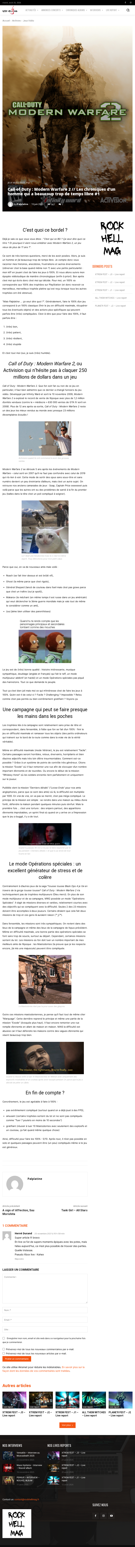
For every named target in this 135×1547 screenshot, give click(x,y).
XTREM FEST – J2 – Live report (110, 282)
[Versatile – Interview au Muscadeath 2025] (8, 1455)
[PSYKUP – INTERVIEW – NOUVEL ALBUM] (8, 1480)
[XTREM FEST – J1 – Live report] (67, 1400)
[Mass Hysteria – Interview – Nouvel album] (8, 1468)
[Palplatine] (11, 204)
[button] (127, 10)
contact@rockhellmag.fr (26, 1499)
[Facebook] (125, 3)
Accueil (6, 21)
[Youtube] (111, 1516)
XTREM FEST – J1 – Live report (110, 290)
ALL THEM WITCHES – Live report (111, 298)
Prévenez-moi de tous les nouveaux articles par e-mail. (36, 1353)
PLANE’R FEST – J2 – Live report (110, 306)
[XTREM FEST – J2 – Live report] (41, 1400)
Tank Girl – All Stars (74, 1210)
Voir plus (66, 1425)
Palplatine (22, 204)
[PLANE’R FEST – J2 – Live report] (121, 1400)
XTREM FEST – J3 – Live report (110, 274)
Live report (8, 1407)
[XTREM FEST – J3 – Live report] (14, 1400)
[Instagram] (131, 3)
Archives (16, 21)
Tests (22, 183)
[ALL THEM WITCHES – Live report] (94, 1400)
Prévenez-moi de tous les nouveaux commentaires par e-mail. (40, 1349)
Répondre (19, 1259)
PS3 (28, 183)
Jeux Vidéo (28, 21)
